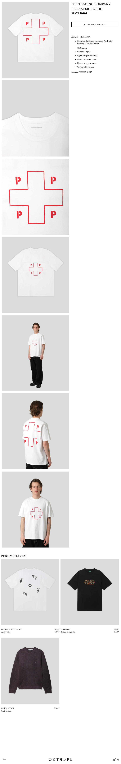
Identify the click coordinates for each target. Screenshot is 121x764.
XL (2, 629)
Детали (74, 37)
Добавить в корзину (95, 24)
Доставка (85, 37)
